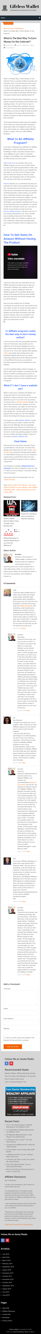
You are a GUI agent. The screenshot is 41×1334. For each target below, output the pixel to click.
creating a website (22, 402)
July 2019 (5, 1254)
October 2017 (7, 1276)
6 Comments (10, 48)
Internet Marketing (15, 28)
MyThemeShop (18, 1332)
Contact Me (6, 1314)
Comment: (7, 989)
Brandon (10, 45)
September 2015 (8, 1286)
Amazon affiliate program (12, 211)
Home (6, 28)
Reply (24, 628)
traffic (6, 353)
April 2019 (5, 1257)
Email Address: (9, 1018)
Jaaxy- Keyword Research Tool (15, 1082)
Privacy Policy (7, 1320)
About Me (5, 1308)
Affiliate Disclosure (8, 1311)
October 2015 (7, 1282)
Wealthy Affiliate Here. (20, 436)
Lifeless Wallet (14, 1329)
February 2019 (7, 1263)
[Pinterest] (11, 1063)
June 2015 (6, 1295)
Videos (32, 45)
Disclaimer (5, 1317)
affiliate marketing (26, 606)
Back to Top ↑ (30, 1332)
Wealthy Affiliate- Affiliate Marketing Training (20, 1073)
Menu (3, 18)
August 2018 (6, 1270)
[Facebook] (7, 1063)
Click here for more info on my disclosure (19, 1224)
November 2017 (7, 1273)
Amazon (10, 163)
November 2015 (8, 1279)
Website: (6, 1028)
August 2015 (6, 1289)
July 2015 (5, 1292)
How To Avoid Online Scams (14, 1079)
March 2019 (6, 1260)
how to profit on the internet (17, 485)
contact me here (9, 479)
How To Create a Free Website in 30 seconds (20, 1076)
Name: (6, 1008)
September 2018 (8, 1267)
